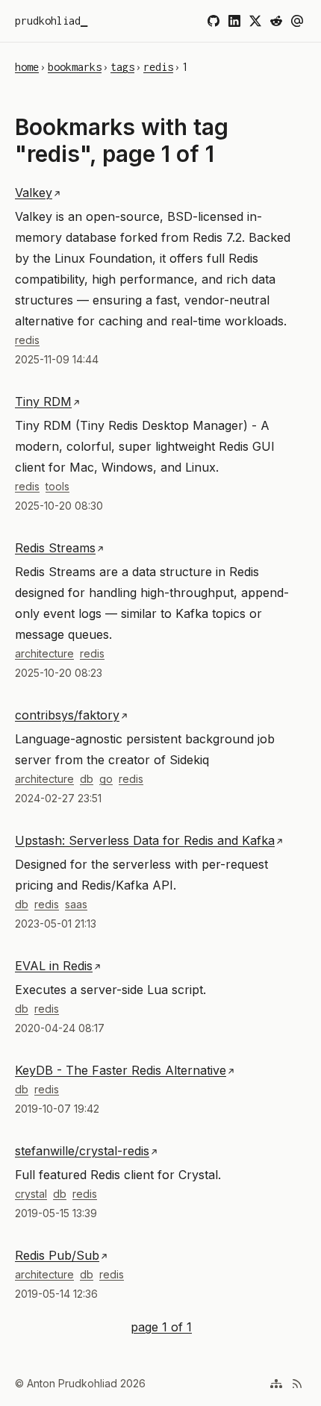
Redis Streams (55, 547)
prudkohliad (48, 20)
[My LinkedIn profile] (234, 21)
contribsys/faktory (67, 714)
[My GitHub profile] (213, 21)
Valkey (33, 192)
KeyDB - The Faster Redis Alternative (120, 1070)
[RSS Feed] (297, 1384)
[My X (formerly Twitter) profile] (255, 21)
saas (76, 904)
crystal (31, 1193)
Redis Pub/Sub (57, 1255)
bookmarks (75, 66)
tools (57, 486)
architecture (44, 653)
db (86, 778)
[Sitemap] (276, 1384)
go (106, 778)
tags (122, 66)
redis (158, 66)
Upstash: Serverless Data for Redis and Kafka (145, 840)
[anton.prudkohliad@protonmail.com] (297, 21)
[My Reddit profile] (276, 21)
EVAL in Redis (54, 965)
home (27, 66)
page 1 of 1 (161, 1325)
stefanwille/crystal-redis (82, 1150)
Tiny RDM (43, 401)
